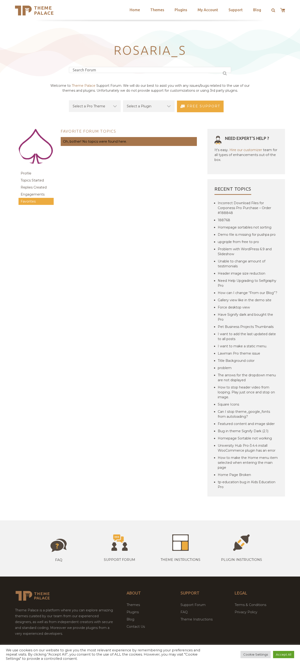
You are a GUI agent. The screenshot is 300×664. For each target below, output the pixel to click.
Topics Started (32, 180)
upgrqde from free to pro (238, 242)
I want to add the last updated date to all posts (247, 336)
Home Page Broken (234, 475)
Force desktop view (234, 307)
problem (225, 368)
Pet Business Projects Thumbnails (246, 327)
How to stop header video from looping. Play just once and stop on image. (246, 392)
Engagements (33, 194)
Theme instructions (180, 560)
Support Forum (119, 560)
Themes (157, 10)
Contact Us (136, 626)
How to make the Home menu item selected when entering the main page (248, 463)
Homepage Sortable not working (245, 438)
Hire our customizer (245, 150)
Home (135, 10)
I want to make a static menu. (242, 346)
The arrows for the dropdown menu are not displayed (247, 377)
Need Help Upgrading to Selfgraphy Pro (247, 283)
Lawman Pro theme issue (239, 353)
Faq (58, 560)
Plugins (181, 10)
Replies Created (34, 187)
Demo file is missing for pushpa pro (247, 234)
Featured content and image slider (246, 424)
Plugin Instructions (241, 560)
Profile (26, 173)
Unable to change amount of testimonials (241, 263)
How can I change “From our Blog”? (247, 293)
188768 (224, 220)
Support (236, 10)
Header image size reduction (241, 273)
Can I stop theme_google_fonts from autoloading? (244, 414)
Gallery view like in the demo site (244, 300)
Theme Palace (44, 10)
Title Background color (236, 361)
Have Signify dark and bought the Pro (245, 317)
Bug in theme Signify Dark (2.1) (243, 431)
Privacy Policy (246, 612)
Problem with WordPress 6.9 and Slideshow (245, 251)
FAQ (184, 612)
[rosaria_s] (36, 167)
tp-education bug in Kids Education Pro (246, 484)
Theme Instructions (196, 619)
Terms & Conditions (250, 605)
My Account (208, 10)
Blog (257, 10)
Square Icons (228, 404)
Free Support (203, 106)
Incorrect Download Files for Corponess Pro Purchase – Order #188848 (244, 208)
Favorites (28, 201)
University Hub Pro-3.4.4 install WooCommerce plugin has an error (246, 448)
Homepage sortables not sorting (244, 227)
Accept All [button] (283, 654)
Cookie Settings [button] (255, 654)
